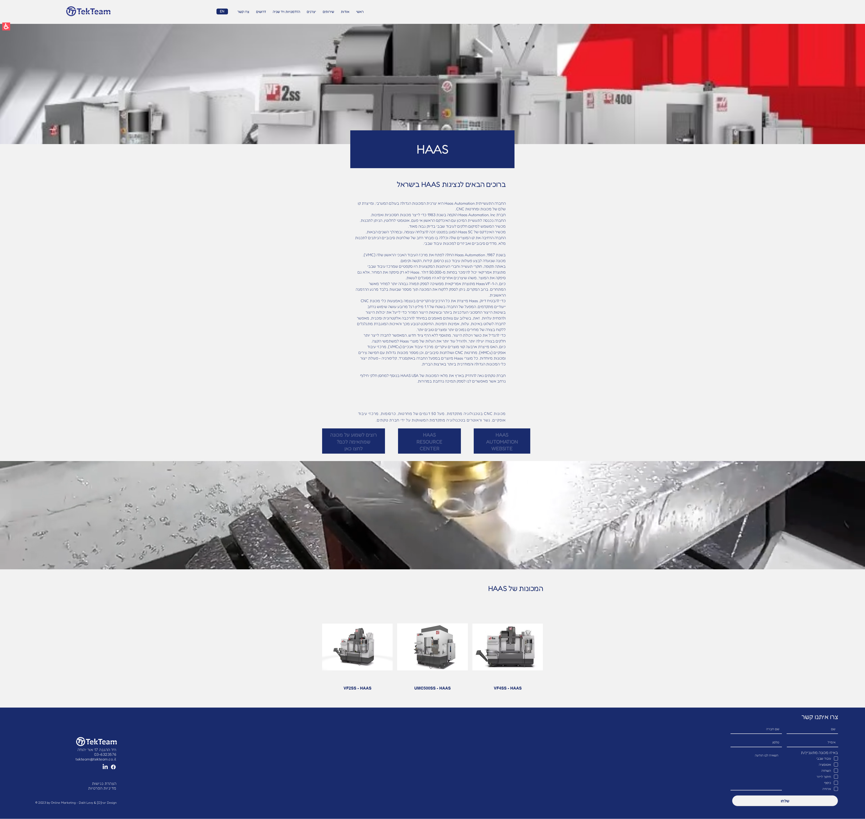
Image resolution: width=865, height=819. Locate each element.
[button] (6, 26)
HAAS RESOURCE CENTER (429, 442)
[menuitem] (360, 11)
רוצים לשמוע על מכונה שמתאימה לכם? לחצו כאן (353, 442)
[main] (432, 366)
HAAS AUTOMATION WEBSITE (502, 442)
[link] (95, 759)
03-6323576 (105, 754)
